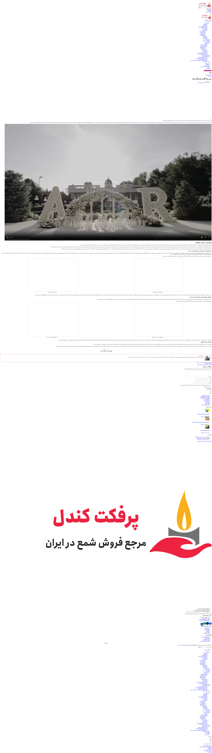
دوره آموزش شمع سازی (202, 57)
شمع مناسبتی (204, 30)
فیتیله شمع (205, 680)
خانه (211, 74)
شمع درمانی (207, 402)
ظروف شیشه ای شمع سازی (202, 53)
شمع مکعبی (205, 37)
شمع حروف (205, 38)
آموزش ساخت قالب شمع (204, 397)
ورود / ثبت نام (206, 734)
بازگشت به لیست (208, 363)
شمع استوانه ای (204, 25)
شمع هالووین (202, 35)
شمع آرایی (207, 74)
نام (211, 378)
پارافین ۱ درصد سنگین (201, 438)
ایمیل (211, 380)
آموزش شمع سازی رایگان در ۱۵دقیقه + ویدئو (199, 60)
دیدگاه (210, 376)
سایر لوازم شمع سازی (203, 54)
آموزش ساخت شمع (205, 395)
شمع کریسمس (202, 34)
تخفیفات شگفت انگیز (208, 70)
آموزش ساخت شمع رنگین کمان (201, 58)
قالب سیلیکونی (202, 46)
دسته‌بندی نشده (206, 400)
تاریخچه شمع (207, 399)
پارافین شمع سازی (203, 44)
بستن (211, 390)
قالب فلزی (203, 48)
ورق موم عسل (204, 52)
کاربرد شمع (207, 403)
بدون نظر (203, 416)
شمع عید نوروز (202, 32)
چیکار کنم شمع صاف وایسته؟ (205, 430)
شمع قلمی (205, 24)
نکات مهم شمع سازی (205, 404)
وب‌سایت (210, 382)
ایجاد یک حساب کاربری (207, 745)
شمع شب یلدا (202, 31)
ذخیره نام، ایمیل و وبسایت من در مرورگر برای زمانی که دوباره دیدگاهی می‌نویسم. (195, 385)
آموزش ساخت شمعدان (205, 396)
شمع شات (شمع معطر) (203, 26)
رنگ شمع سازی (204, 679)
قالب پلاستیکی (202, 47)
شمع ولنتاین (203, 33)
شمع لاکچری (205, 36)
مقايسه (208, 733)
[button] (204, 441)
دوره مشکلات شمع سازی (202, 59)
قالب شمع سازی (204, 45)
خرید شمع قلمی (169, 120)
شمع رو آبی (205, 658)
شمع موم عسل (204, 657)
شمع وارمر (205, 23)
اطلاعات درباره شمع (205, 398)
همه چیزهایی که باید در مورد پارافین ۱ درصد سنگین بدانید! (200, 422)
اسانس (206, 43)
